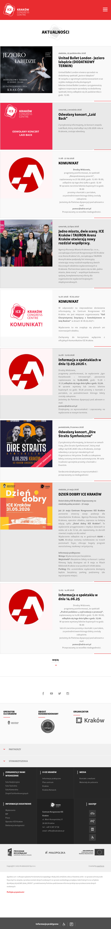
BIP (6, 814)
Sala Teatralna (11, 786)
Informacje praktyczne (51, 779)
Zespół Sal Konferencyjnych (16, 793)
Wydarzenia (10, 810)
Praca (7, 818)
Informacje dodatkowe (18, 804)
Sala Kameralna (11, 790)
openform (100, 866)
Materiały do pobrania (88, 782)
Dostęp (92, 804)
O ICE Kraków (49, 772)
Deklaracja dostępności (15, 825)
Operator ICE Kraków (14, 822)
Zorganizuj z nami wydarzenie (15, 774)
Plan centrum (47, 782)
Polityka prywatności (15, 892)
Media (82, 772)
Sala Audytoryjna (12, 782)
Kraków (45, 786)
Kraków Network (49, 790)
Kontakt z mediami (87, 779)
